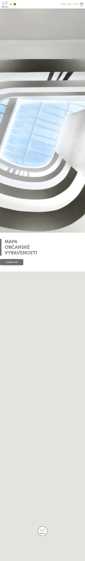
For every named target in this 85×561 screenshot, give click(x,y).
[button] (42, 531)
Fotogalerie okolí (12, 262)
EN (77, 4)
